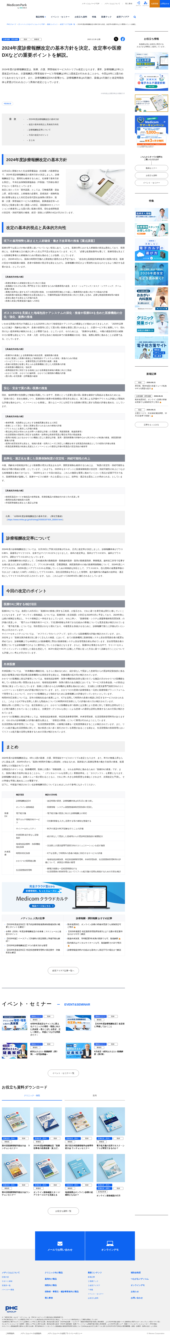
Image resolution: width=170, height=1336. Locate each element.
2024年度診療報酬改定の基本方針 (44, 119)
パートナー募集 (8, 1290)
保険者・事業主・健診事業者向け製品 (62, 1291)
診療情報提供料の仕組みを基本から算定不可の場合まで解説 (94, 950)
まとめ (32, 140)
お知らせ (135, 1291)
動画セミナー (151, 168)
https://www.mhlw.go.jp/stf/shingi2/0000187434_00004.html (35, 519)
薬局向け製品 (51, 1279)
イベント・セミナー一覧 (63, 1073)
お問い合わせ (137, 1298)
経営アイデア (123, 17)
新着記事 (91, 1277)
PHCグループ (11, 24)
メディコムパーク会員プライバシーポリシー (64, 1333)
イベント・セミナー (60, 17)
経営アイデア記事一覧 (67, 24)
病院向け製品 (51, 1285)
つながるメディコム (140, 1279)
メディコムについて (112, 4)
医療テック (106, 17)
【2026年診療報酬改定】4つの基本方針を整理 (26, 945)
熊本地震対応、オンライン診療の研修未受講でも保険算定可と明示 (151, 400)
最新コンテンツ (52, 24)
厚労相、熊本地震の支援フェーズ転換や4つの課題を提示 (151, 387)
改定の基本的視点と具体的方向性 (44, 124)
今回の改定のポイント (39, 135)
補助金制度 (136, 1273)
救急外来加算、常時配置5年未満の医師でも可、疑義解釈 (92, 938)
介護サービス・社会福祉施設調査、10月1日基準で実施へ (151, 414)
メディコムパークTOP (90, 4)
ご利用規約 (10, 1333)
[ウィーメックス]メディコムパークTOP (32, 24)
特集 (94, 17)
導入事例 (128, 4)
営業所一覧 (6, 1285)
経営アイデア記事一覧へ (63, 971)
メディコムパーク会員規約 (30, 1333)
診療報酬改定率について (40, 130)
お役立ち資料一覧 (63, 1211)
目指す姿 (5, 1277)
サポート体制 (7, 1281)
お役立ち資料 (81, 17)
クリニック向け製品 (54, 1273)
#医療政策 (7, 104)
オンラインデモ (138, 1285)
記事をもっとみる (151, 425)
